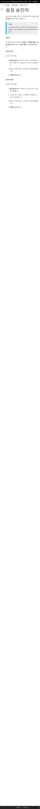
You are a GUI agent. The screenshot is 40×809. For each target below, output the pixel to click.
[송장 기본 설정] (38, 5)
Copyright (4, 806)
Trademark (34, 806)
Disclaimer (11, 806)
